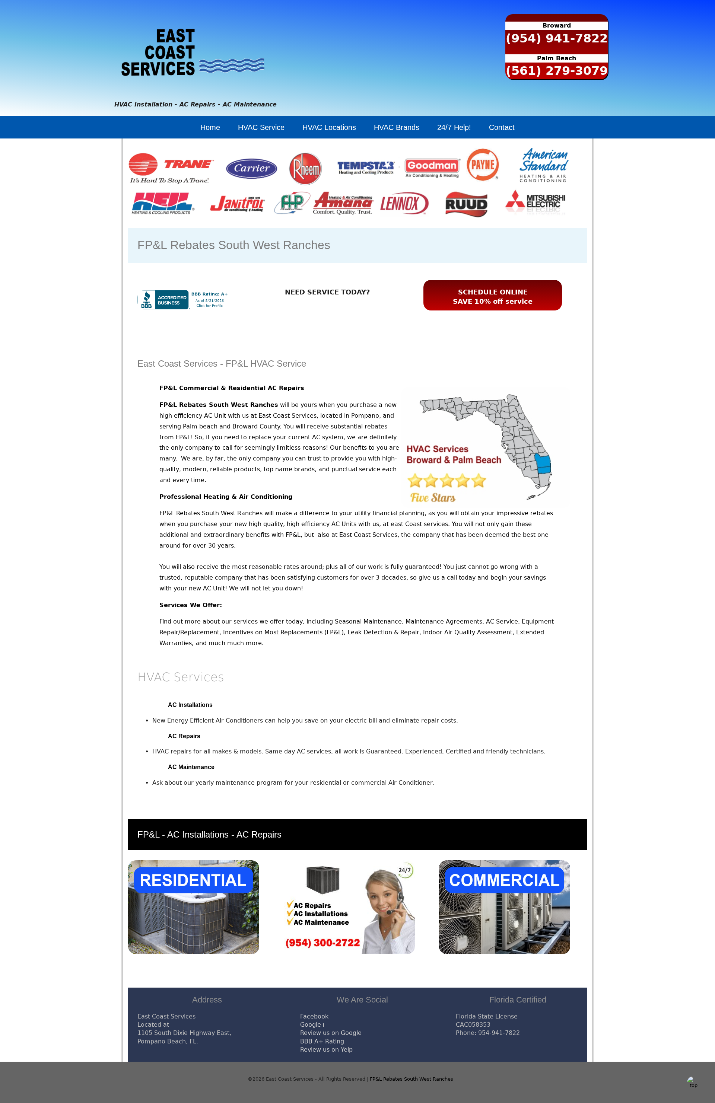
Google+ (313, 1024)
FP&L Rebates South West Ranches (411, 1079)
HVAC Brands (396, 127)
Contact (502, 127)
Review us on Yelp (326, 1049)
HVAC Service (261, 127)
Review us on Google (331, 1032)
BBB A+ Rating (322, 1041)
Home (210, 127)
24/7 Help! (454, 127)
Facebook (314, 1016)
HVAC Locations (329, 127)
